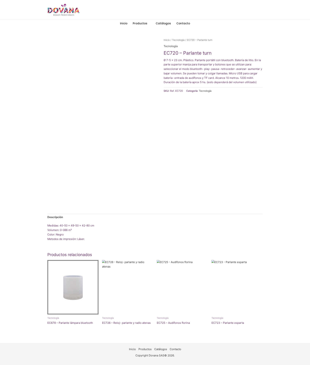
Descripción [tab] (55, 217)
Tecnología (178, 40)
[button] (198, 23)
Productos (140, 23)
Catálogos (163, 23)
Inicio (123, 23)
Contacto (183, 23)
